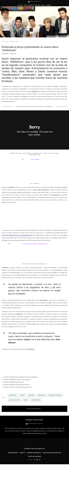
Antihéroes (13, 395)
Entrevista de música (56, 395)
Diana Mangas (5, 53)
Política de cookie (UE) (34, 456)
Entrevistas (37, 5)
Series (25, 5)
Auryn (22, 395)
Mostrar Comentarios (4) (34, 408)
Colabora (48, 5)
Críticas (20, 5)
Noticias (30, 5)
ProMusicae (56, 195)
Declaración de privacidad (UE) (52, 452)
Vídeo (43, 5)
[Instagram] (34, 459)
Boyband (31, 395)
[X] (31, 459)
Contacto (22, 452)
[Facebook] (29, 459)
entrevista (42, 395)
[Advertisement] (34, 216)
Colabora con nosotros (34, 452)
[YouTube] (37, 459)
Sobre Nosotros (13, 452)
